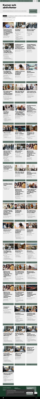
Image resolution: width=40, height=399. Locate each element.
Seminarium (10, 17)
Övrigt (14, 17)
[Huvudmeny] (39, 1)
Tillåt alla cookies (29, 394)
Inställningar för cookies (29, 391)
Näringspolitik (5, 17)
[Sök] (37, 1)
